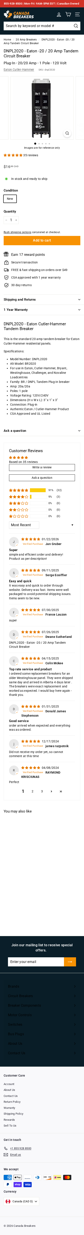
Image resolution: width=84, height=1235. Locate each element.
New (10, 198)
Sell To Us (10, 1125)
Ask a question (15, 431)
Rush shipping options (17, 232)
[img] (31, 539)
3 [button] (42, 791)
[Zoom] (67, 133)
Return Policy (12, 1101)
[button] (13, 155)
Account (9, 1084)
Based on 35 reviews (23, 462)
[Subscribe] (70, 961)
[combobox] (42, 26)
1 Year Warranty (16, 310)
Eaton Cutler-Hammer (19, 69)
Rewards (9, 1119)
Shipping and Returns (20, 299)
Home (7, 39)
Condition (11, 190)
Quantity (10, 211)
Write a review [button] (42, 467)
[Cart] (68, 14)
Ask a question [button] (42, 477)
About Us (9, 1090)
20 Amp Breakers (26, 39)
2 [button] (32, 791)
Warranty (9, 1107)
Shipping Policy (13, 1113)
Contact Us (11, 1096)
